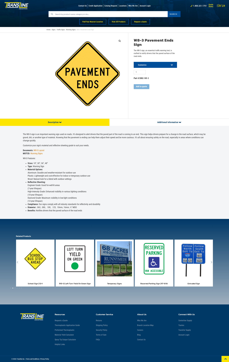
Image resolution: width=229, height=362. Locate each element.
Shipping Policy (102, 325)
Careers (140, 330)
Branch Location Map (145, 325)
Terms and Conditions (32, 359)
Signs (53, 30)
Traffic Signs (61, 30)
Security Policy (101, 330)
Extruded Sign (194, 283)
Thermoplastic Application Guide (67, 325)
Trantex (181, 325)
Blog (139, 335)
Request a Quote (61, 320)
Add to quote (141, 86)
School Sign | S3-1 (35, 283)
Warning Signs (70, 30)
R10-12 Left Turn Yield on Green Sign (75, 283)
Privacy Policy (44, 359)
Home (48, 30)
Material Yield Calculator (64, 335)
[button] (120, 41)
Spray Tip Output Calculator (65, 339)
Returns (99, 320)
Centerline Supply (185, 320)
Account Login (183, 335)
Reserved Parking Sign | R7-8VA (154, 283)
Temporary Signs (114, 283)
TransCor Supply (184, 330)
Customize (142, 65)
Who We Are (141, 320)
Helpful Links (60, 344)
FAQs (98, 339)
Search (173, 14)
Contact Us (141, 339)
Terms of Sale (101, 335)
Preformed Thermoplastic (64, 330)
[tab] (54, 122)
